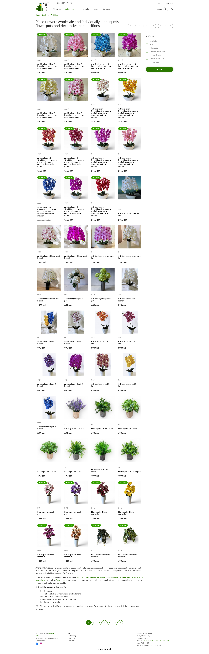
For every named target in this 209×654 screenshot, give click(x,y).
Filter (159, 69)
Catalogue (69, 9)
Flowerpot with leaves (127, 429)
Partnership (72, 636)
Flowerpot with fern (73, 472)
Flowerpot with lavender (74, 429)
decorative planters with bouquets (104, 577)
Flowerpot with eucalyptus (129, 472)
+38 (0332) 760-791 (165, 641)
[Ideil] (104, 649)
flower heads (61, 580)
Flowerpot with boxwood (102, 429)
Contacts (106, 9)
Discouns (71, 638)
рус (171, 3)
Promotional (134, 26)
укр (167, 3)
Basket (161, 9)
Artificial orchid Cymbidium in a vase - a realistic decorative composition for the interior (101, 113)
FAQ (69, 633)
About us (57, 9)
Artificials (54, 15)
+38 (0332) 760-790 (64, 3)
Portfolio (85, 9)
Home (38, 15)
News (95, 9)
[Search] (172, 9)
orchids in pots (83, 577)
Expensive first (165, 26)
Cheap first (150, 26)
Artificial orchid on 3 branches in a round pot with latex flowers (47, 66)
